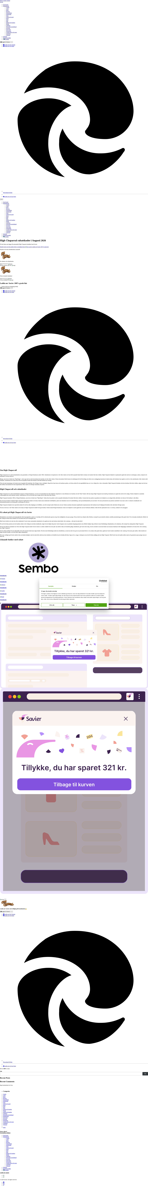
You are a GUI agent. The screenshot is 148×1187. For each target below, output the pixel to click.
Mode (7, 24)
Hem (7, 18)
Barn (7, 10)
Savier (1, 2)
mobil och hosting (7, 1109)
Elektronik (8, 14)
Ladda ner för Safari (9, 46)
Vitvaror (8, 35)
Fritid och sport (10, 17)
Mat (7, 21)
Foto (7, 15)
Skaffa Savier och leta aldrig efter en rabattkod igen (12, 247)
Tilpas (73, 605)
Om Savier (5, 4)
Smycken (8, 29)
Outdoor (8, 25)
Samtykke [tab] (51, 586)
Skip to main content (5, 0)
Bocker (8, 11)
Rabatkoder (6, 1116)
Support (5, 36)
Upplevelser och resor (11, 32)
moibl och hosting (7, 1112)
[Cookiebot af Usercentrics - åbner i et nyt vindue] (100, 581)
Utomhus (8, 33)
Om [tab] (97, 586)
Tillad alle (96, 605)
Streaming (8, 31)
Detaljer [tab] (74, 586)
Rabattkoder (6, 6)
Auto (7, 8)
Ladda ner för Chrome (9, 44)
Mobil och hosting (10, 22)
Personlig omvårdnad (11, 26)
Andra (7, 7)
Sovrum (8, 28)
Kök (7, 20)
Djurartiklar (9, 13)
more (4, 1127)
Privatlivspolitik (7, 38)
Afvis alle (51, 605)
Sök (1, 1071)
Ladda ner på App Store (10, 196)
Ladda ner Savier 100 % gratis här (40, 247)
